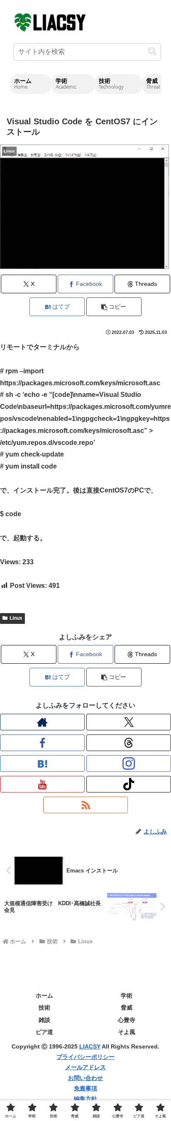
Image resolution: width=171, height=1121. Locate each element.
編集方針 (85, 1098)
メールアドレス (85, 1067)
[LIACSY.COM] (50, 21)
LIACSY (89, 1046)
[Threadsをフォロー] (128, 742)
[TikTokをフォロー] (128, 784)
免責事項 (85, 1088)
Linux (16, 618)
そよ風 (126, 1032)
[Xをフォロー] (128, 722)
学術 (126, 995)
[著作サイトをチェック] (42, 722)
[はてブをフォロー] (42, 763)
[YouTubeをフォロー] (42, 784)
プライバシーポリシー (85, 1056)
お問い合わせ (85, 1078)
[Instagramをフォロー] (128, 763)
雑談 (44, 1020)
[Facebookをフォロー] (42, 742)
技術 (44, 1007)
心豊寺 (126, 1020)
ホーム (44, 995)
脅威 (126, 1007)
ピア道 (44, 1032)
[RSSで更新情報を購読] (85, 805)
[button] (152, 51)
